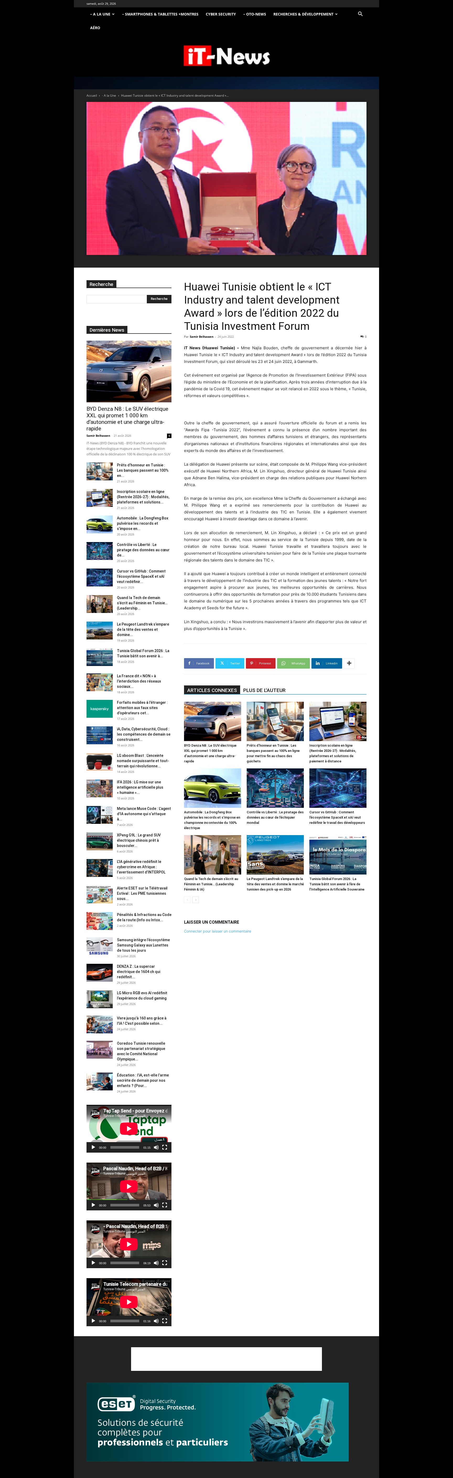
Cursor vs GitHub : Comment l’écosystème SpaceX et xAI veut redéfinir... (141, 576)
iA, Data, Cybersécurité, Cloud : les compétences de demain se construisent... (143, 734)
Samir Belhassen (201, 337)
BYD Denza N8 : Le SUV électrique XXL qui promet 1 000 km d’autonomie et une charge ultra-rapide (127, 419)
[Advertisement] (226, 1359)
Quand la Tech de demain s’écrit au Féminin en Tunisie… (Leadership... (142, 603)
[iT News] (226, 56)
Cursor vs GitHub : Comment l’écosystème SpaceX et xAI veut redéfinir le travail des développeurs (337, 817)
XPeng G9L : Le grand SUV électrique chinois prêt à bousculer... (139, 840)
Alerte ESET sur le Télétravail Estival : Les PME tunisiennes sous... (142, 893)
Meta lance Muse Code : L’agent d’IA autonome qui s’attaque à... (144, 813)
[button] (360, 14)
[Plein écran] (164, 1147)
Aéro (95, 27)
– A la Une (100, 14)
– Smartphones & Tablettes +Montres (160, 14)
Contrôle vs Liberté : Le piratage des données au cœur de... (143, 550)
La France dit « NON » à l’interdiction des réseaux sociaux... (139, 681)
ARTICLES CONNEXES (212, 690)
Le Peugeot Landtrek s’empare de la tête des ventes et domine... (143, 629)
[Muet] (156, 1147)
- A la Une (109, 95)
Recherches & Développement (303, 14)
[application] (129, 1129)
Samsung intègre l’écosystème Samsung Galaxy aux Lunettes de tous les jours (143, 945)
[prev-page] (187, 900)
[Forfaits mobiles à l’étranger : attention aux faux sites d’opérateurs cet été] (100, 709)
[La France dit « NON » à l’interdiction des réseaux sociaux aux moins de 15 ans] (100, 682)
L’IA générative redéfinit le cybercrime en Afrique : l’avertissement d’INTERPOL (141, 867)
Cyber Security (221, 14)
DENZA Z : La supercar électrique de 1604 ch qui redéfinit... (138, 971)
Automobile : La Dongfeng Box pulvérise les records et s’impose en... (142, 523)
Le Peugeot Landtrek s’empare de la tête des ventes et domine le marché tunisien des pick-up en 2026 (275, 884)
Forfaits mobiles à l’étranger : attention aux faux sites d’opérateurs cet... (142, 707)
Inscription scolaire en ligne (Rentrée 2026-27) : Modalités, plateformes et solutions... (143, 497)
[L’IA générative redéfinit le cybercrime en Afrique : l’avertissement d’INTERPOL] (100, 868)
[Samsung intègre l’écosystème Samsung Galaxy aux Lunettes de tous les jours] (100, 946)
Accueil (92, 95)
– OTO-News (254, 14)
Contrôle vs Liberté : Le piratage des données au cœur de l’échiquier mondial (275, 817)
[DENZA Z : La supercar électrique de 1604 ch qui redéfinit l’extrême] (100, 973)
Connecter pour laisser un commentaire (217, 931)
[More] (349, 663)
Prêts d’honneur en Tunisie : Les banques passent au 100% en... (143, 470)
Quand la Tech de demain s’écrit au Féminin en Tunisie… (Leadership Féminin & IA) (211, 884)
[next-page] (195, 900)
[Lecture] (93, 1147)
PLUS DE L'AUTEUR (264, 690)
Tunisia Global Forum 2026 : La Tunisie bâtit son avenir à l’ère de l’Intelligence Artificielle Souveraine (336, 884)
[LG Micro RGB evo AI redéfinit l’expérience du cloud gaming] (100, 999)
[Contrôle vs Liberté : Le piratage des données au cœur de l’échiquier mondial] (275, 788)
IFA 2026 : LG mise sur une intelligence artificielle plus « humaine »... (140, 787)
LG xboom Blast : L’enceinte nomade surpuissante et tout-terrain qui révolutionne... (143, 760)
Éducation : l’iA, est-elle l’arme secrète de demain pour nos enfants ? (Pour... (143, 1080)
